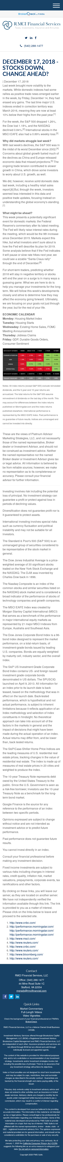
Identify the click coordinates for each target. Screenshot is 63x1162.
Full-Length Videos (31, 1012)
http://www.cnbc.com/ (23, 923)
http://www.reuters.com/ (24, 942)
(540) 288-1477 (33, 46)
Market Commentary (31, 1008)
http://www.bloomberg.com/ (26, 954)
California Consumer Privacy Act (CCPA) (40, 1143)
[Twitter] (26, 38)
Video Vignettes (31, 1015)
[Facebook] (35, 38)
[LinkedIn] (31, 38)
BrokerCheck (31, 1021)
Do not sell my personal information (33, 1149)
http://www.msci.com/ (23, 938)
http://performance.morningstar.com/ (32, 926)
